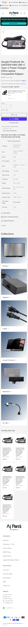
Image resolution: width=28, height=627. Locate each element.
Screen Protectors (9, 360)
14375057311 (9, 608)
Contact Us (6, 586)
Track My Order (7, 574)
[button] (3, 13)
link (19, 137)
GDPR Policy (7, 552)
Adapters (6, 297)
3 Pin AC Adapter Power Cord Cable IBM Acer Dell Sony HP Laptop (16, 91)
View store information (9, 130)
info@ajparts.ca (24, 2)
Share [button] (4, 225)
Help (4, 582)
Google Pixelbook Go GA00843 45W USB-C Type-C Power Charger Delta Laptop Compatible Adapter (7, 480)
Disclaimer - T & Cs (8, 544)
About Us (5, 540)
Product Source (5, 5)
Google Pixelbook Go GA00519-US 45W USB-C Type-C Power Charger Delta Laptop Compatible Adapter (7, 451)
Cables (5, 329)
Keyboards (6, 391)
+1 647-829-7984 (14, 2)
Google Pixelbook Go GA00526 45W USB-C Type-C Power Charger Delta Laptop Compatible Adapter (20, 480)
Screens (5, 266)
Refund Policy (7, 556)
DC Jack (5, 423)
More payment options (14, 122)
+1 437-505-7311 (24, 5)
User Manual (6, 578)
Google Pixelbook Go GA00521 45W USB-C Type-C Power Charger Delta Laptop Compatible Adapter (20, 451)
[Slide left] (10, 58)
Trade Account (14, 5)
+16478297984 (9, 601)
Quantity (3, 103)
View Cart (6, 570)
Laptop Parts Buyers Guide (11, 560)
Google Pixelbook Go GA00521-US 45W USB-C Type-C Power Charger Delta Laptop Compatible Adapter (7, 508)
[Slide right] (17, 58)
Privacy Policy (7, 548)
